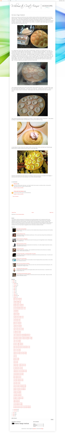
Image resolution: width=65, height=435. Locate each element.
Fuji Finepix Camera (16, 382)
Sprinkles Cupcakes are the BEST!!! (19, 388)
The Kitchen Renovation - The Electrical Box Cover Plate (26, 253)
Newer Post (14, 212)
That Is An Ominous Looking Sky (21, 238)
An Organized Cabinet (17, 331)
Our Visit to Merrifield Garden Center (19, 307)
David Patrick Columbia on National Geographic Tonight (22, 337)
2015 (14, 415)
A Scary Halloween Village (18, 404)
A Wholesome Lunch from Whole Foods (20, 370)
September (16, 295)
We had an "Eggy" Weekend (18, 343)
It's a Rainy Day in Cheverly (18, 367)
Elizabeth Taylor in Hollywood (18, 304)
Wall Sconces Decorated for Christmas (22, 263)
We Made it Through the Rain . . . (19, 397)
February (15, 285)
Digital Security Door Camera (21, 243)
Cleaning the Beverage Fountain (21, 268)
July (14, 292)
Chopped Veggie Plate (17, 301)
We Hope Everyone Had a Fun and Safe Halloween (22, 406)
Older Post (51, 212)
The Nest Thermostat (20, 248)
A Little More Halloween (17, 394)
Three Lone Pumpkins (17, 340)
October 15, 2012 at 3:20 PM (18, 194)
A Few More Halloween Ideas (18, 379)
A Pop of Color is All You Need (18, 328)
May (14, 289)
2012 (14, 282)
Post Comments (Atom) (20, 214)
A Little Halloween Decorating (18, 373)
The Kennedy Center (17, 319)
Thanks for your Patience (17, 325)
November (15, 409)
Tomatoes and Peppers (17, 391)
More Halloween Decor (17, 376)
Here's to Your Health (17, 349)
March (15, 286)
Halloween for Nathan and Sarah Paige (20, 352)
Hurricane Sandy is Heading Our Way (19, 385)
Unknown (15, 183)
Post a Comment (15, 196)
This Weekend (15, 310)
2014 (14, 414)
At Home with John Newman (19, 191)
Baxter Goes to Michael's (17, 298)
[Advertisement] (32, 204)
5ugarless (34, 428)
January (15, 283)
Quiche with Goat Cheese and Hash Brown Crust (21, 346)
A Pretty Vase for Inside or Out (18, 316)
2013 (14, 412)
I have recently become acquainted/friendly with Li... (22, 334)
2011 (14, 280)
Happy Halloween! (16, 400)
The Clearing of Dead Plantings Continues (23, 273)
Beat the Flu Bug (16, 358)
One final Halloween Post (20, 233)
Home (33, 212)
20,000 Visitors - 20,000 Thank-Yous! (19, 364)
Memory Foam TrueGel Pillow (21, 258)
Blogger (42, 428)
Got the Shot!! (15, 361)
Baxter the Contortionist (17, 322)
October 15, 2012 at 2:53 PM (18, 187)
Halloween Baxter (16, 313)
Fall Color (15, 355)
